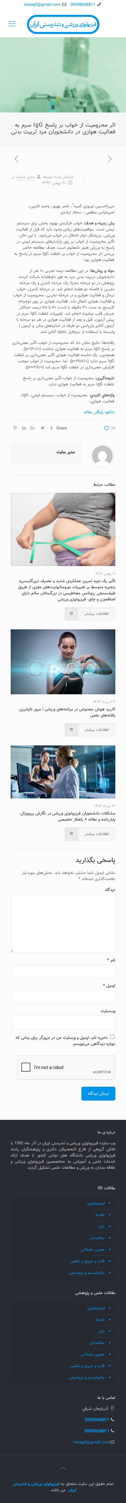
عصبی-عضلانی (93, 1354)
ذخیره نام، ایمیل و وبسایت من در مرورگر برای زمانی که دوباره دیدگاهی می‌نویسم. (65, 1041)
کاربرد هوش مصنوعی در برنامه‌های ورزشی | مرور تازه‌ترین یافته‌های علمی (67, 712)
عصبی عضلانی (93, 1249)
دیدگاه (110, 890)
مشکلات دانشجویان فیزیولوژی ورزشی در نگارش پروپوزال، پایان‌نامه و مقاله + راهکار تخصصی (67, 816)
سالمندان (97, 1238)
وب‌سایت (108, 1011)
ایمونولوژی (96, 1203)
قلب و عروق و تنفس (87, 1261)
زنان (101, 1226)
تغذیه (100, 1215)
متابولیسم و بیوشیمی (86, 1273)
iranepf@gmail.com (42, 5)
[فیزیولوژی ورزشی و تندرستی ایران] (63, 24)
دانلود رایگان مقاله (99, 412)
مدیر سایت (25, 177)
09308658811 (82, 5)
